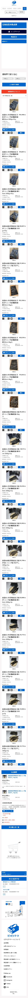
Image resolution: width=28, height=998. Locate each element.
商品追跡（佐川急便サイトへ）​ (12, 959)
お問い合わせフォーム (10, 946)
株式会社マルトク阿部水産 (9, 881)
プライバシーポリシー (10, 956)
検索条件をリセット (14, 91)
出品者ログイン (8, 969)
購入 (21, 132)
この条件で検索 (14, 84)
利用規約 (6, 949)
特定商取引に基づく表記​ (10, 952)
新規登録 (22, 12)
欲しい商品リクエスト (11, 12)
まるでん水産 (6, 889)
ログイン (14, 15)
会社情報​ (6, 943)
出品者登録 (7, 965)
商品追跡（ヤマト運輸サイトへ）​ (13, 962)
